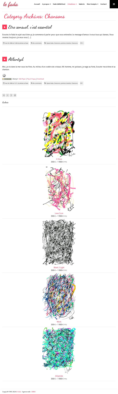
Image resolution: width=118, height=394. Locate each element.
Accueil (37, 4)
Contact (103, 4)
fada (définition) (59, 4)
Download (40, 79)
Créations (71, 4)
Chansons (75, 43)
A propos (45, 4)
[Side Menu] (114, 4)
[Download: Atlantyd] (7, 79)
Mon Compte (92, 4)
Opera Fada (50, 43)
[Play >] (4, 75)
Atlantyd (15, 59)
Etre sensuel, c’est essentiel (29, 27)
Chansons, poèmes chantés (62, 43)
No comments (37, 43)
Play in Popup (31, 79)
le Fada (18, 392)
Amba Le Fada (24, 43)
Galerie (82, 4)
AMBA (33, 392)
